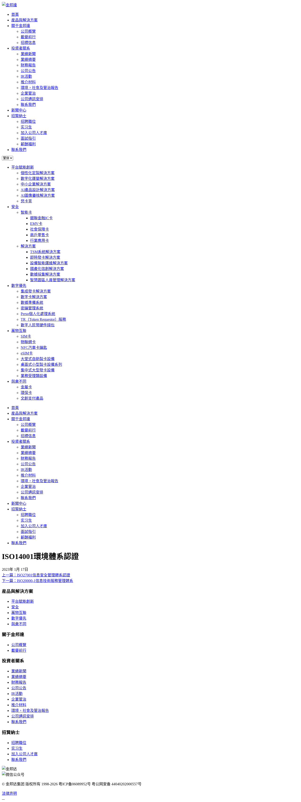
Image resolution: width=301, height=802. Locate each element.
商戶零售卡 (39, 235)
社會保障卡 (39, 229)
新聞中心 (18, 110)
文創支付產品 (32, 398)
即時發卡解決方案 (45, 257)
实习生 (26, 127)
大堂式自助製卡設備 (38, 359)
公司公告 (28, 71)
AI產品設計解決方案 (38, 190)
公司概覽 (28, 31)
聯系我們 (28, 105)
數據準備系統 (32, 303)
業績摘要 (28, 60)
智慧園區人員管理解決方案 (52, 280)
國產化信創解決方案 (47, 269)
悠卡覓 (26, 201)
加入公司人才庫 (34, 133)
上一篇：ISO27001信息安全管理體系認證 (36, 575)
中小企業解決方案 (36, 184)
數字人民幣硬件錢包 (38, 325)
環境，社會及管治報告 (39, 88)
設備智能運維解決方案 (49, 263)
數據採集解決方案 (45, 274)
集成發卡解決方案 (36, 291)
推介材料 (28, 82)
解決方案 (28, 246)
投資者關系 (20, 48)
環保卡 (26, 393)
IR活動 (26, 76)
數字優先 (18, 286)
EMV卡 (36, 224)
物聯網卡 (28, 342)
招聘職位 (28, 121)
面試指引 (28, 138)
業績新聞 (28, 54)
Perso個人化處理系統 (38, 314)
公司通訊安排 (32, 99)
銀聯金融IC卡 (41, 218)
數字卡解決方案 (34, 297)
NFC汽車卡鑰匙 (34, 348)
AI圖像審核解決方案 (38, 195)
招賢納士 (18, 116)
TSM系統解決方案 (45, 252)
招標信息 (28, 43)
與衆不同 (18, 381)
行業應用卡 (39, 241)
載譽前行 (28, 37)
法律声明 (9, 793)
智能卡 (26, 212)
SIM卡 (26, 336)
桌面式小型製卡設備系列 (41, 364)
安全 (15, 207)
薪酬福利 (28, 144)
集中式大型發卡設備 (38, 370)
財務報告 (28, 65)
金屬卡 (26, 387)
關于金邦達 (20, 26)
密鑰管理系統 (32, 308)
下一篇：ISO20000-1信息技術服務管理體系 (37, 581)
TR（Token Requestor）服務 (43, 319)
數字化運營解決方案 (38, 179)
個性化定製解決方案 (38, 173)
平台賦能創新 (22, 167)
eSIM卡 (27, 353)
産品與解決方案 (24, 20)
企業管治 (28, 93)
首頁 (15, 14)
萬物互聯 (18, 331)
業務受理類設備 (34, 376)
